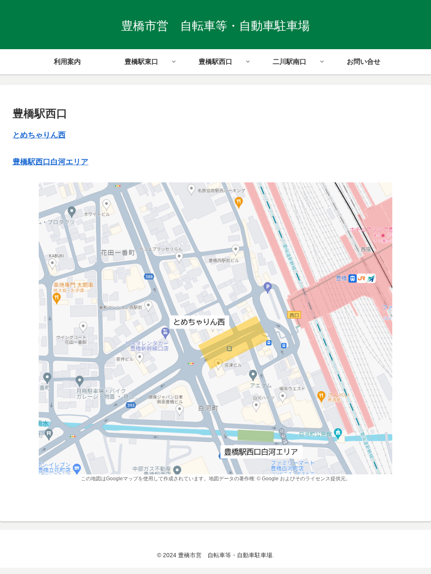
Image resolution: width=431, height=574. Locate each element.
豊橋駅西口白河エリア (50, 162)
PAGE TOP (413, 550)
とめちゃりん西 (39, 135)
